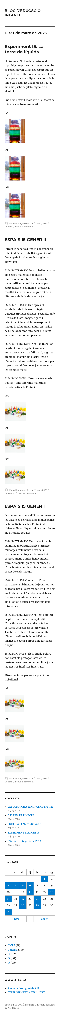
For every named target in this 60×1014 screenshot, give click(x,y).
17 (8, 898)
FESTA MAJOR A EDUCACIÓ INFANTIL (30, 806)
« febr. (15, 918)
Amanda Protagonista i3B (23, 988)
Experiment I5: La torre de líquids (24, 49)
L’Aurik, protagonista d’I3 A (24, 841)
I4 (9, 958)
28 (37, 905)
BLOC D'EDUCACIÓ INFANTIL (19, 1005)
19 (23, 898)
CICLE (11, 945)
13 (30, 892)
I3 (9, 954)
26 (22, 905)
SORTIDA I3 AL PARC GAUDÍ (24, 823)
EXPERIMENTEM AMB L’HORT (26, 992)
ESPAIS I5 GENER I (25, 506)
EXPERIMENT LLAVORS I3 (23, 832)
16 (51, 892)
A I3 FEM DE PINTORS (21, 815)
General (8, 226)
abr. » (44, 918)
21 (37, 898)
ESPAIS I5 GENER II (25, 239)
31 (8, 912)
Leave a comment (24, 226)
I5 (14, 493)
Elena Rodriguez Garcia (21, 223)
